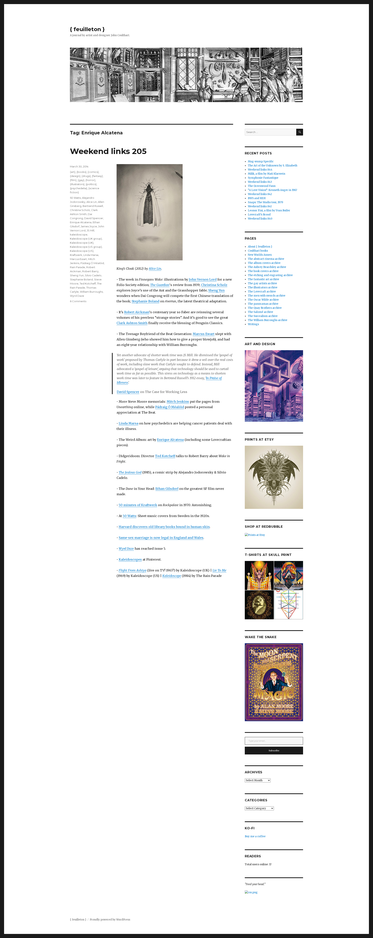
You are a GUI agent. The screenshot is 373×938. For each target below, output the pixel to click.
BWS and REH (257, 198)
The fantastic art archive (263, 279)
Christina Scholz (214, 285)
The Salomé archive (260, 312)
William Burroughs (91, 291)
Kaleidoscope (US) (81, 250)
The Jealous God (130, 472)
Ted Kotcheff (165, 456)
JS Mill (90, 230)
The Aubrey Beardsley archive (267, 267)
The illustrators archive (262, 287)
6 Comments (78, 301)
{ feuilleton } (87, 29)
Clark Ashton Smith (132, 323)
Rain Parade (77, 267)
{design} (75, 176)
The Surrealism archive (263, 316)
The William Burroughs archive (267, 320)
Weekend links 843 (260, 182)
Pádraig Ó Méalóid (169, 407)
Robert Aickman (136, 312)
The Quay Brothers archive (265, 308)
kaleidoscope (78, 234)
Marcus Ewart (203, 334)
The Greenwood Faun (261, 186)
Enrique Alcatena (170, 440)
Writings (253, 324)
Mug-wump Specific (261, 161)
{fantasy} (97, 176)
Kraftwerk (76, 254)
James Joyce (89, 226)
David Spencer (128, 392)
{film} (73, 180)
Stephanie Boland (145, 301)
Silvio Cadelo (93, 275)
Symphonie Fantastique (263, 177)
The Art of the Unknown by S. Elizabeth (272, 165)
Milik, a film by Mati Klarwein (266, 173)
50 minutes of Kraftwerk (138, 505)
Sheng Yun (216, 290)
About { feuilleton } (260, 246)
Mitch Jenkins (178, 401)
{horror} (90, 180)
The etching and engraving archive (270, 275)
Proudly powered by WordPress (110, 919)
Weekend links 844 (260, 169)
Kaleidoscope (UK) (81, 242)
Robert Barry (90, 271)
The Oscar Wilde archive (263, 299)
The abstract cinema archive (266, 259)
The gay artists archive (262, 283)
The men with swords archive (266, 295)
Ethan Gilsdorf (166, 489)
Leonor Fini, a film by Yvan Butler (269, 210)
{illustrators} (77, 184)
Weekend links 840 (260, 218)
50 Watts (129, 516)
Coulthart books (258, 250)
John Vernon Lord (203, 279)
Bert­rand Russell (93, 205)
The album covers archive (264, 263)
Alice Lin (155, 268)
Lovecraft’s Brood (259, 214)
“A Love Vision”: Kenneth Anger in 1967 (272, 190)
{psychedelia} (78, 188)
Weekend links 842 (260, 194)
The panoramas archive (263, 303)
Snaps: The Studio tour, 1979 (265, 202)
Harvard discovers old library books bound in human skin (164, 527)
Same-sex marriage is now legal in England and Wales (161, 538)
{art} (72, 171)
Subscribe (274, 750)
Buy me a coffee (255, 836)
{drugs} (86, 176)
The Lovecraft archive (262, 291)
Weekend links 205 (108, 151)
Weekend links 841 (260, 206)
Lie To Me (219, 570)
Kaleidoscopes (130, 559)
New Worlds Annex (260, 254)
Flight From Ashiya (132, 570)
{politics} (91, 184)
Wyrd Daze (77, 295)
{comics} (93, 171)
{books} (81, 171)
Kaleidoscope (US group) (86, 246)
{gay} (81, 180)
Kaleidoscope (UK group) (86, 238)
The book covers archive (263, 271)
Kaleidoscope (171, 576)
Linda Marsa (128, 423)
